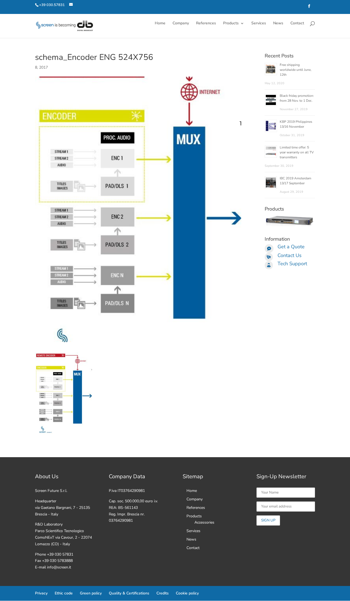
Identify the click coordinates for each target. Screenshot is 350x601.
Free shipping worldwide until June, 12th (295, 70)
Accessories (204, 522)
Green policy (91, 593)
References (206, 23)
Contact (297, 23)
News (278, 23)
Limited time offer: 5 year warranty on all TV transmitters (297, 152)
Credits (162, 593)
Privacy (41, 593)
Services (258, 23)
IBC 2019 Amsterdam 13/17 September (295, 180)
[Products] (290, 224)
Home (160, 23)
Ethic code (64, 593)
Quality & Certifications (129, 593)
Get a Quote (291, 246)
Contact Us (290, 255)
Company (181, 23)
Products (231, 23)
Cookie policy (187, 593)
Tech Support (292, 263)
